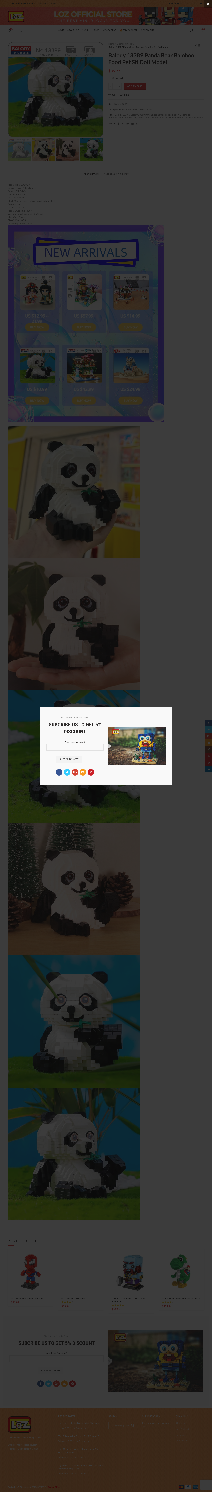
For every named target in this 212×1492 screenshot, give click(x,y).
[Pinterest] (91, 772)
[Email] (83, 772)
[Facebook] (59, 772)
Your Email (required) (75, 741)
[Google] (75, 772)
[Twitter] (67, 772)
